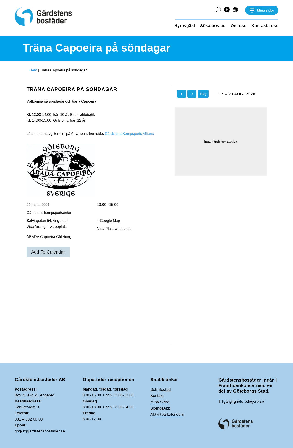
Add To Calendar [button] (48, 251)
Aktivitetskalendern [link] (167, 414)
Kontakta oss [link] (264, 26)
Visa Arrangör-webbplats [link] (47, 227)
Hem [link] (33, 70)
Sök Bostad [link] (160, 389)
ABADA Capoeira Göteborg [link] (49, 237)
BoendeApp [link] (160, 408)
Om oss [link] (238, 26)
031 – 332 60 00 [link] (29, 419)
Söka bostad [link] (212, 26)
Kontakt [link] (157, 395)
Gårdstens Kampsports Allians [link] (129, 134)
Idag (203, 94)
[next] (191, 94)
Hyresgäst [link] (184, 26)
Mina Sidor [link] (159, 402)
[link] (261, 14)
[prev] (181, 94)
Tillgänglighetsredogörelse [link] (241, 401)
